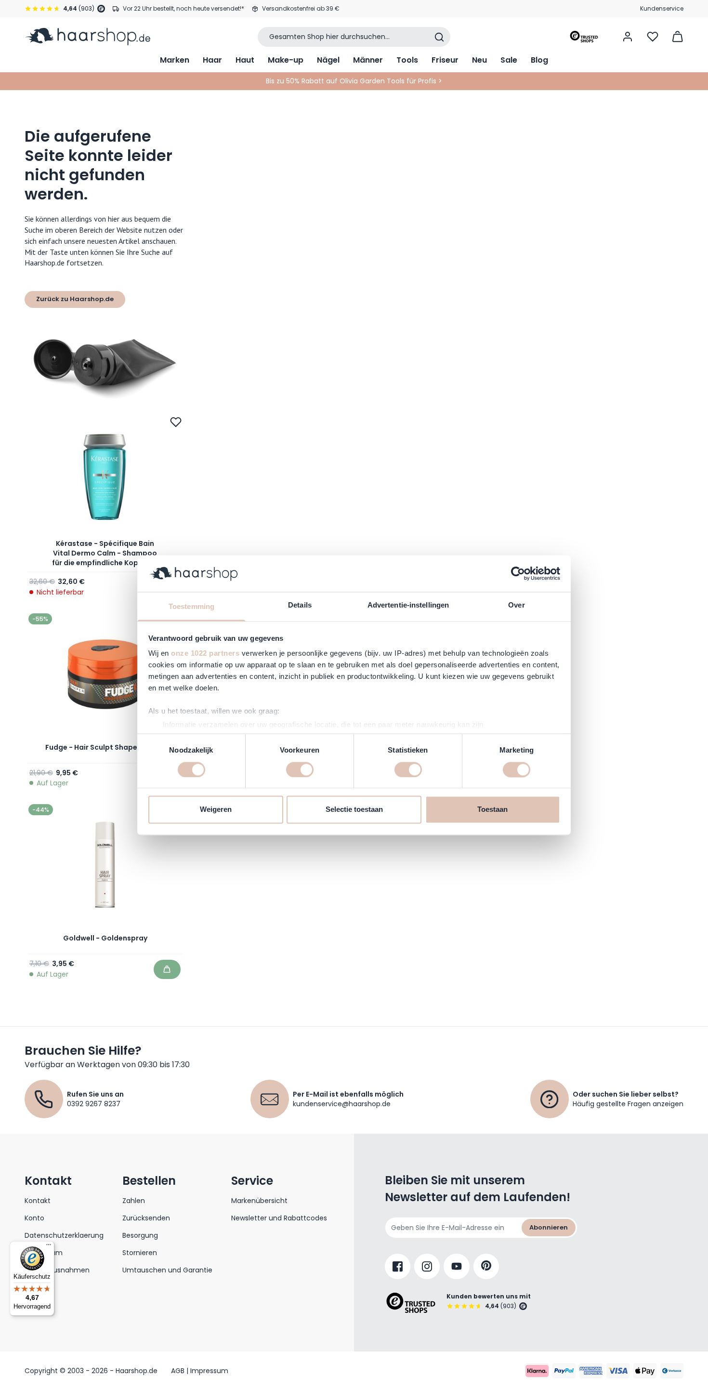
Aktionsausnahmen (57, 1270)
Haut (245, 60)
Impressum (44, 1253)
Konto (34, 1218)
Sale (508, 60)
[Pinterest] (486, 1266)
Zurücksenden (146, 1218)
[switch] (300, 769)
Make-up (285, 60)
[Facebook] (397, 1266)
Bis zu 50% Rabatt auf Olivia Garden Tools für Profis (351, 81)
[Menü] (48, 1247)
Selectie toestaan (354, 810)
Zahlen (133, 1200)
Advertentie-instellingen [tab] (408, 605)
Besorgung (140, 1235)
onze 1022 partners (205, 653)
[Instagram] (427, 1266)
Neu (479, 60)
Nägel (328, 60)
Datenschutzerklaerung (64, 1235)
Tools (407, 60)
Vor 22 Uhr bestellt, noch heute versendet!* (183, 8)
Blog (539, 60)
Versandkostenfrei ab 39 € (301, 8)
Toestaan (492, 810)
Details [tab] (300, 605)
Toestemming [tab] (191, 607)
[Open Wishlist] (652, 36)
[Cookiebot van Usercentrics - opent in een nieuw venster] (518, 573)
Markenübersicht (259, 1200)
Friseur (445, 60)
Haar (212, 60)
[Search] (439, 37)
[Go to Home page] (87, 36)
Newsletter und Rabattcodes (279, 1218)
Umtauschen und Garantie (167, 1270)
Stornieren (139, 1253)
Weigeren (216, 810)
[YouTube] (457, 1266)
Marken (174, 60)
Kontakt (38, 1200)
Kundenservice (661, 8)
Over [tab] (516, 605)
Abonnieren (548, 1227)
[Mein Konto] (627, 36)
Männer (368, 60)
